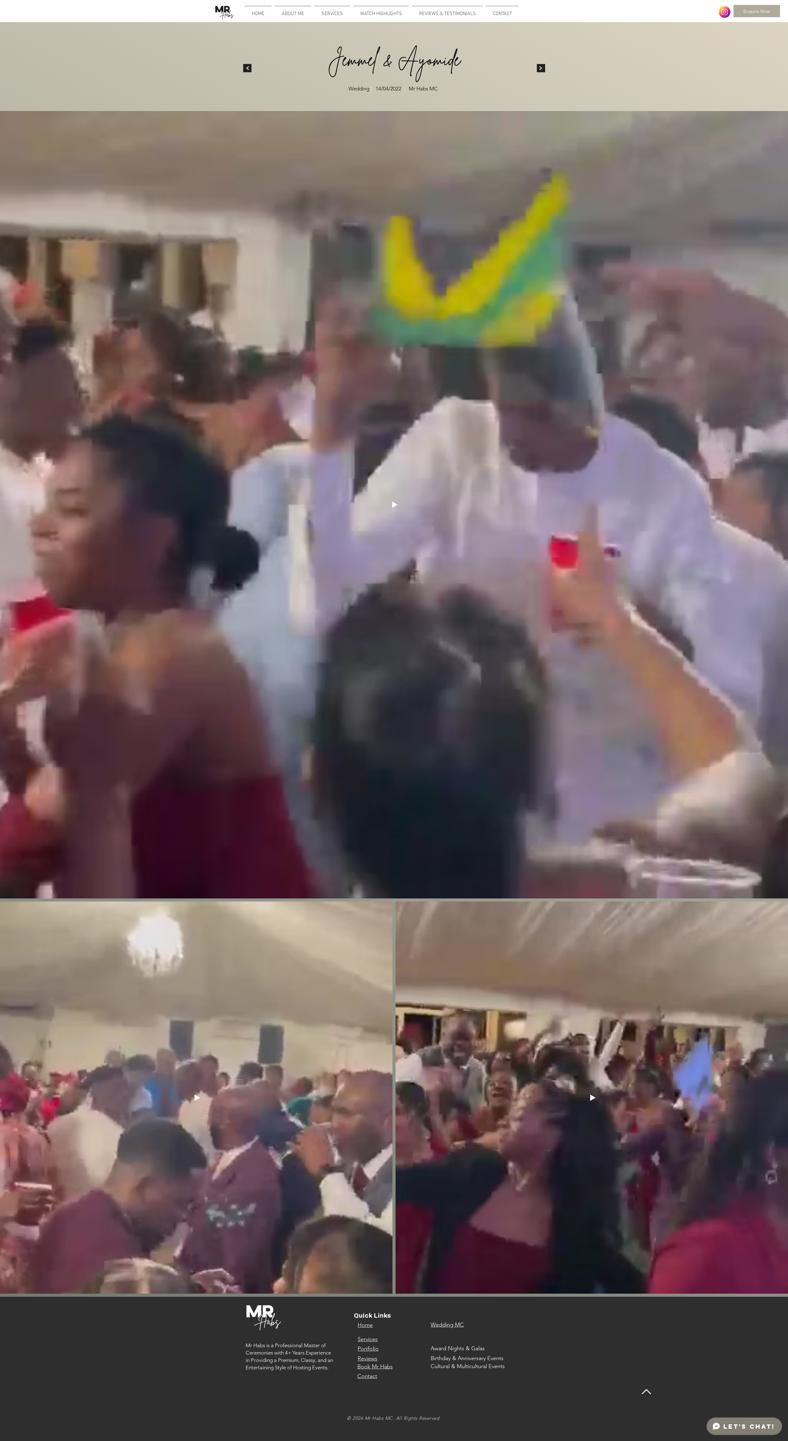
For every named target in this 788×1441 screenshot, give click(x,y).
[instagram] (724, 12)
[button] (381, 11)
